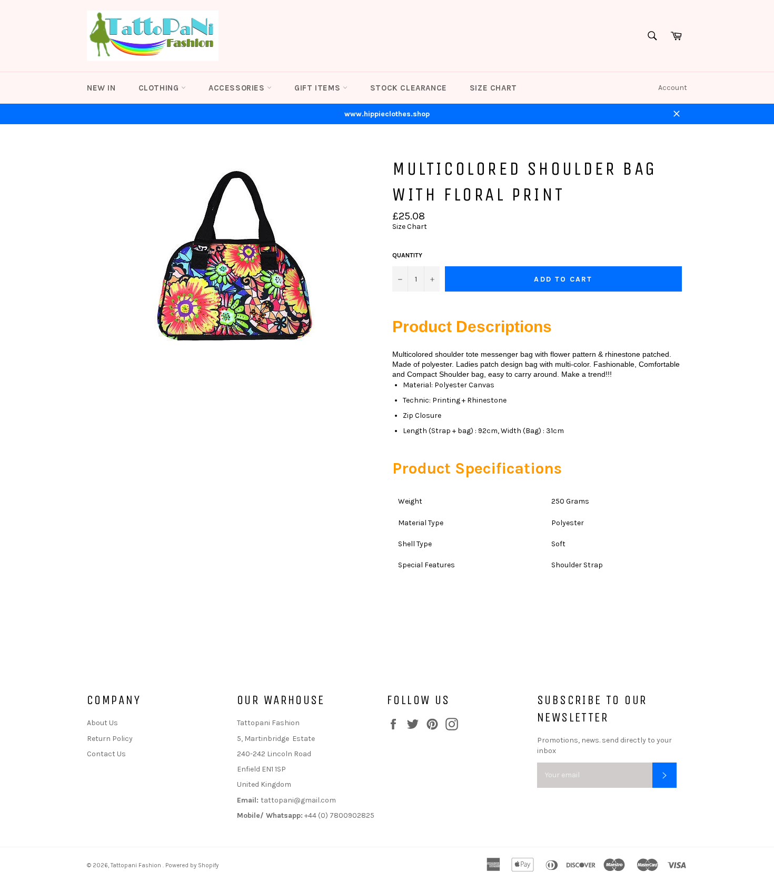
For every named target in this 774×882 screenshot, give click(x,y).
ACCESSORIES (238, 88)
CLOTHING (159, 88)
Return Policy (110, 738)
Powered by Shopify (192, 865)
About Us (102, 722)
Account (672, 87)
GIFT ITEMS (318, 88)
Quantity (407, 255)
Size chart (493, 88)
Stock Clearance (408, 88)
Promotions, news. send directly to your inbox (604, 745)
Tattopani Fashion (137, 865)
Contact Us (106, 753)
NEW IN (101, 88)
